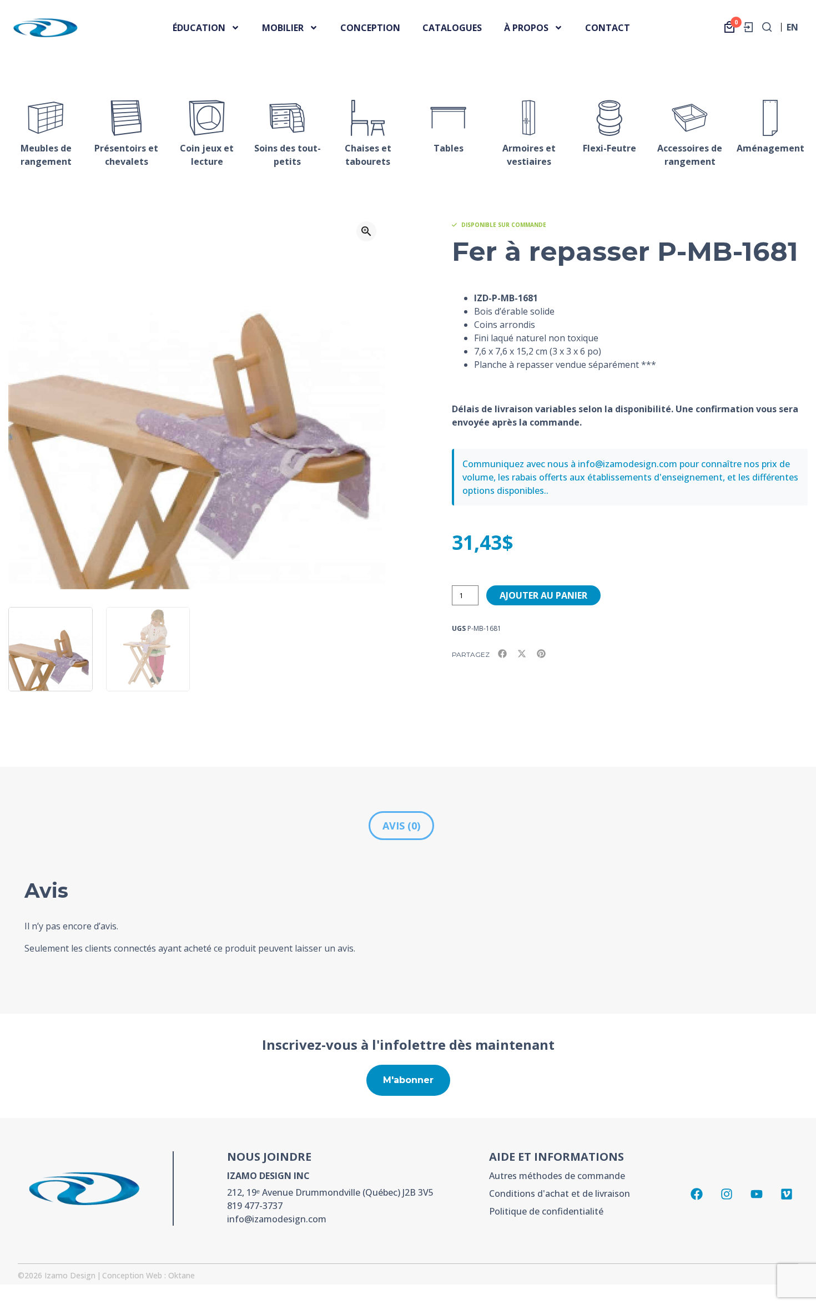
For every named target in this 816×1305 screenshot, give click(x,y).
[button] (366, 231)
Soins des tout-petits (287, 155)
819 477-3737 (255, 1206)
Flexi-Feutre (609, 148)
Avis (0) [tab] (401, 825)
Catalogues (452, 28)
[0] (729, 27)
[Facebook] (696, 1194)
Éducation (199, 28)
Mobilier (283, 28)
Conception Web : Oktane (148, 1275)
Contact (607, 28)
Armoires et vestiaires (529, 155)
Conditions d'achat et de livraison (559, 1193)
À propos (526, 28)
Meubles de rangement (46, 155)
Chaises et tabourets (368, 155)
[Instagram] (726, 1194)
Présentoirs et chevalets (126, 155)
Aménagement (770, 148)
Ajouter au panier (543, 595)
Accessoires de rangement (689, 155)
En (792, 30)
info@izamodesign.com (276, 1219)
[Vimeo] (786, 1194)
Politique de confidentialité (546, 1211)
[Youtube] (756, 1194)
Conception (370, 28)
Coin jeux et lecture (207, 155)
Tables (449, 148)
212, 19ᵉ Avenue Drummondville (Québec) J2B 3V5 (330, 1192)
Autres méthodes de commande (557, 1176)
